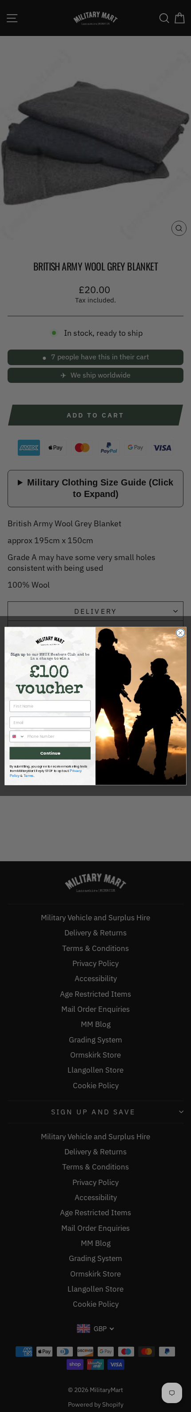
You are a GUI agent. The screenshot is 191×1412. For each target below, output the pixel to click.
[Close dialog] (180, 633)
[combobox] (17, 736)
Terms (29, 775)
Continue (50, 753)
